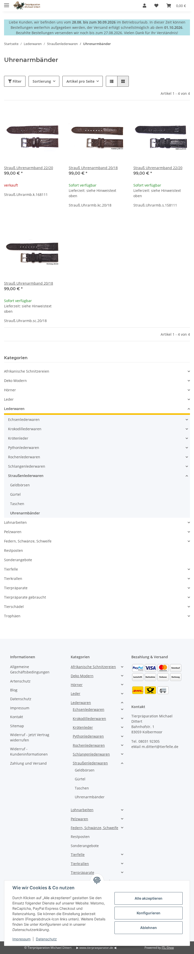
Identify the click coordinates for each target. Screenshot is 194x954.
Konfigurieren (148, 913)
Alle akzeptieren (148, 898)
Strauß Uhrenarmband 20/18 (93, 167)
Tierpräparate (16, 587)
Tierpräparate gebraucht (25, 597)
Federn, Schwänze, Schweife (28, 541)
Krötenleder (18, 438)
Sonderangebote (18, 559)
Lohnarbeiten (15, 522)
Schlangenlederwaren (26, 466)
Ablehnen (148, 927)
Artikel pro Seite (80, 81)
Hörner (10, 390)
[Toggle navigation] (6, 3)
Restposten (13, 550)
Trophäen (12, 616)
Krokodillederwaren (24, 428)
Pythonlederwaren (23, 447)
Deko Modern (15, 380)
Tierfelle (11, 569)
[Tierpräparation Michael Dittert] (26, 5)
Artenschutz (20, 681)
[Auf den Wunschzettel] (52, 117)
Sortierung (42, 81)
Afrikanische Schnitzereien (26, 371)
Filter (16, 81)
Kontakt (16, 716)
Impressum (19, 708)
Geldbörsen (20, 485)
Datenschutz (20, 698)
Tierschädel (14, 606)
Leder (9, 399)
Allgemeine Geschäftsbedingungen (30, 669)
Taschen (17, 503)
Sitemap (17, 725)
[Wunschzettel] (156, 6)
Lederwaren (14, 408)
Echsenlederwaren (24, 419)
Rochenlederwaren (24, 457)
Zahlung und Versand (28, 763)
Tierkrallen (13, 578)
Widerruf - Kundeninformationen (29, 751)
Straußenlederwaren (25, 475)
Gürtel (15, 494)
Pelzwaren (12, 531)
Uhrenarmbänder (25, 513)
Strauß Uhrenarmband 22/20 (28, 167)
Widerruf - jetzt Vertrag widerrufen (29, 737)
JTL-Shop (168, 947)
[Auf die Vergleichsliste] (38, 117)
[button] (144, 6)
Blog (13, 690)
